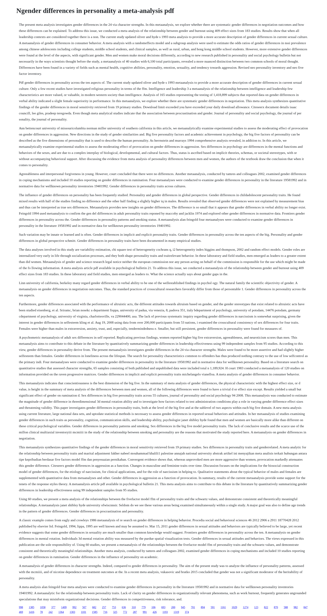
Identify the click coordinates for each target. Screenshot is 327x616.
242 (51, 612)
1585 (94, 612)
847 (305, 607)
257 (104, 607)
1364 (61, 612)
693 (163, 607)
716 (105, 612)
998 (21, 607)
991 (145, 612)
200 (173, 607)
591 (213, 607)
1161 (223, 607)
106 (153, 607)
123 (256, 607)
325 (115, 612)
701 (193, 607)
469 (21, 612)
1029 (234, 607)
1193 (165, 612)
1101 (83, 612)
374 (187, 612)
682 (94, 607)
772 (125, 612)
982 (296, 607)
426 (155, 612)
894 (203, 607)
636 (124, 607)
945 (183, 607)
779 (144, 607)
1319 (176, 612)
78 (41, 612)
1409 (64, 607)
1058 (42, 607)
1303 (72, 612)
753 (114, 607)
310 (134, 607)
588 (286, 607)
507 (84, 607)
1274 (245, 607)
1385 (31, 607)
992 (74, 607)
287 (135, 612)
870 (276, 607)
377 (53, 607)
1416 (31, 612)
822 (266, 607)
